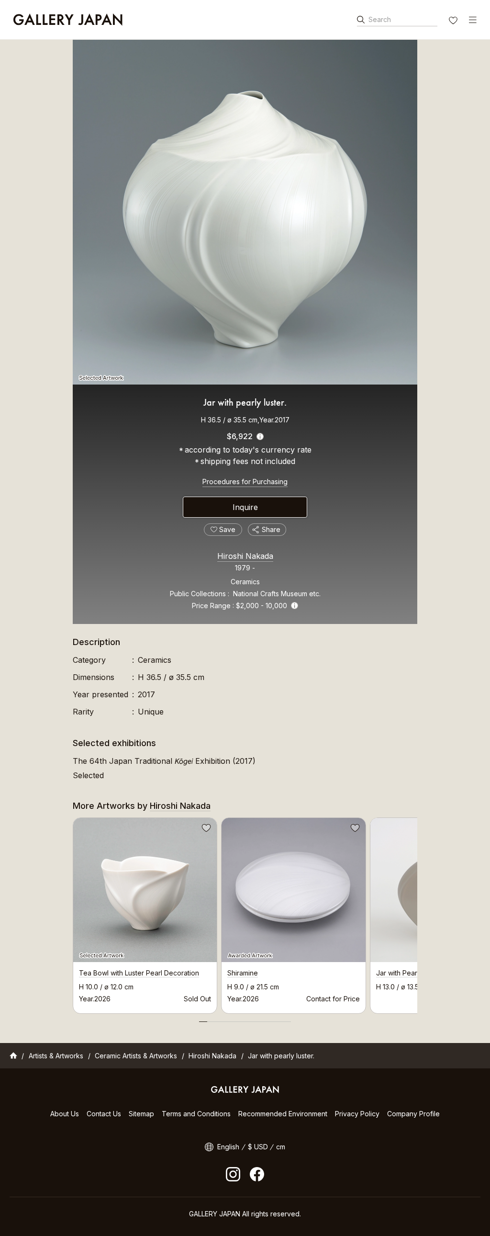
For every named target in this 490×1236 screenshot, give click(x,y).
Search (379, 19)
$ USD (258, 1147)
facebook (257, 1174)
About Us (64, 1114)
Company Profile (413, 1114)
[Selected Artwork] (245, 212)
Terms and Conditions (196, 1114)
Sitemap (141, 1114)
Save (205, 829)
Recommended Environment (282, 1114)
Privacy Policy (357, 1114)
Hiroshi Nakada (245, 556)
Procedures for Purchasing (245, 481)
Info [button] (294, 605)
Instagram (233, 1174)
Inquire (245, 507)
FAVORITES (454, 21)
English (228, 1147)
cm (280, 1147)
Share (271, 529)
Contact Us (104, 1114)
